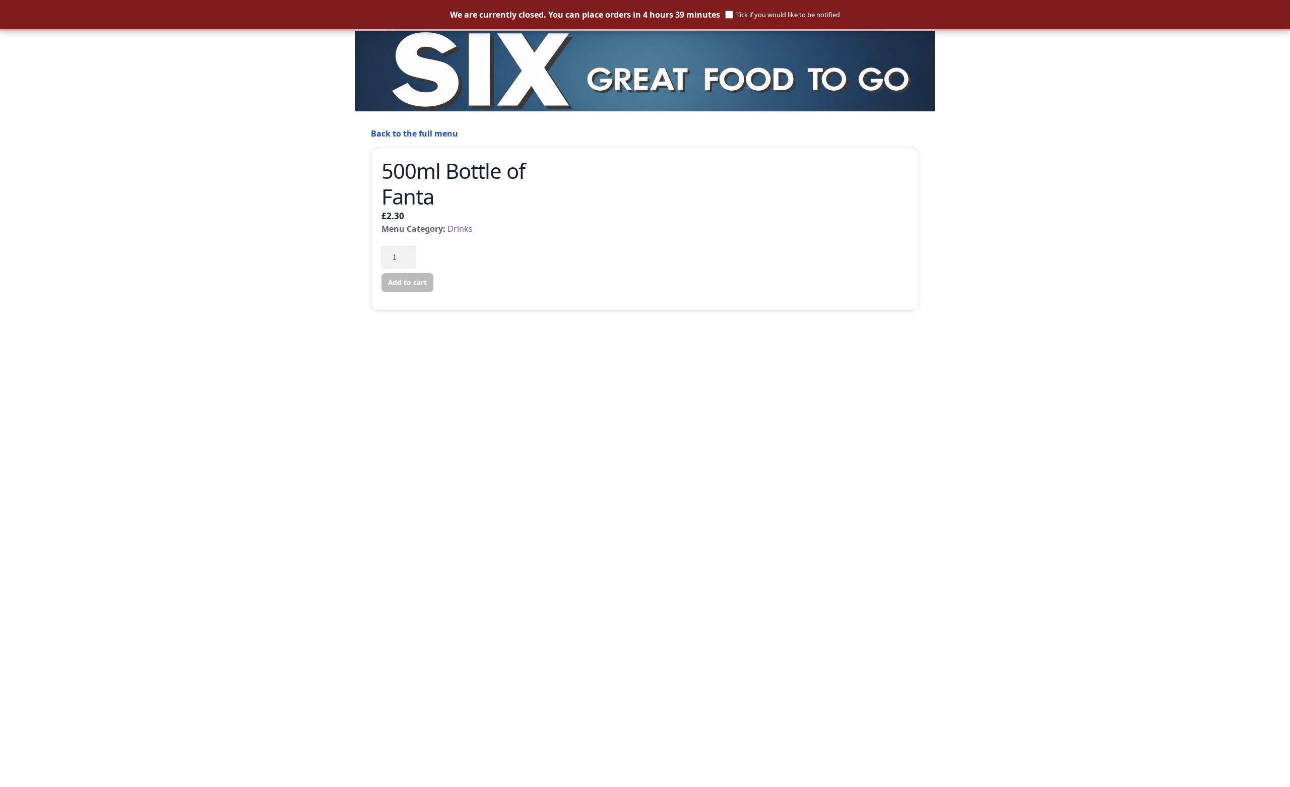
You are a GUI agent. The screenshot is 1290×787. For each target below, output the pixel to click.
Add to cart (407, 282)
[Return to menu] (645, 71)
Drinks (460, 228)
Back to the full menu (414, 133)
